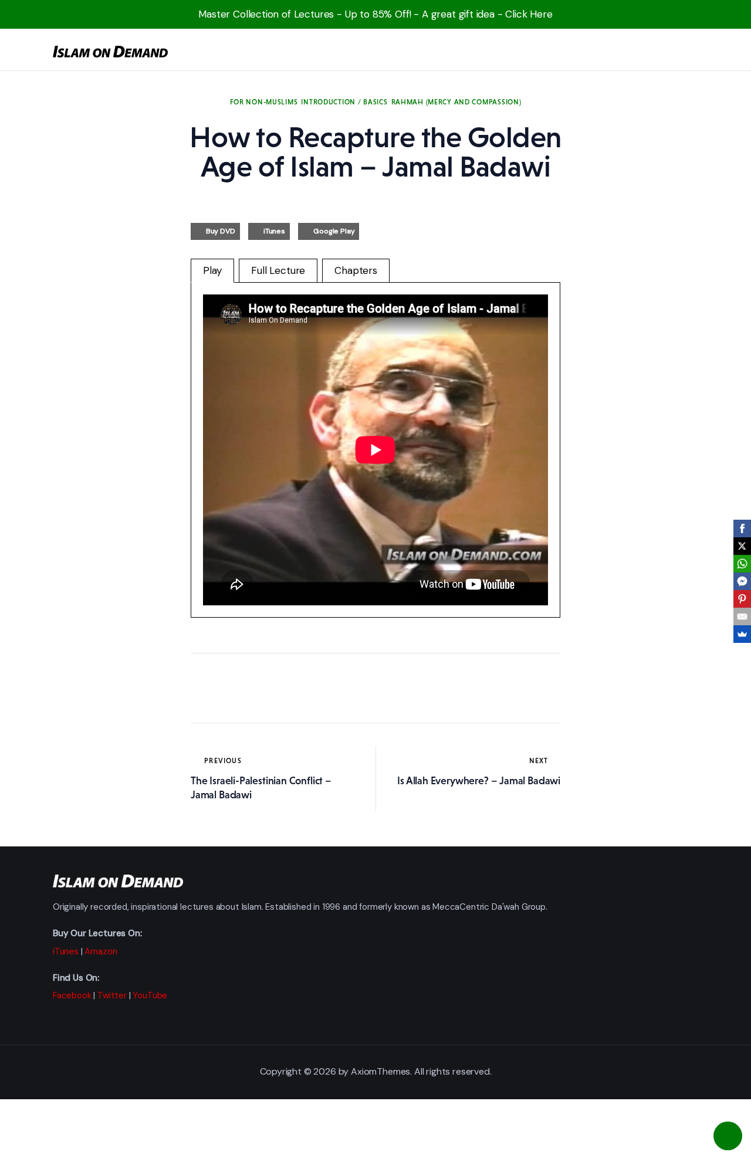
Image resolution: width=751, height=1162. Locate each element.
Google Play (333, 231)
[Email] (742, 616)
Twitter (112, 995)
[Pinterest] (742, 599)
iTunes (274, 231)
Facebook (72, 995)
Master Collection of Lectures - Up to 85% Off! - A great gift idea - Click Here (375, 14)
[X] (742, 546)
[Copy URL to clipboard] (308, 688)
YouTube (150, 995)
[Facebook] (742, 528)
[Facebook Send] (742, 581)
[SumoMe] (742, 634)
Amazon (100, 951)
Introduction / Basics (344, 102)
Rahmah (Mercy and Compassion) (456, 102)
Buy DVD (220, 231)
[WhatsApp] (742, 563)
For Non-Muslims (264, 102)
